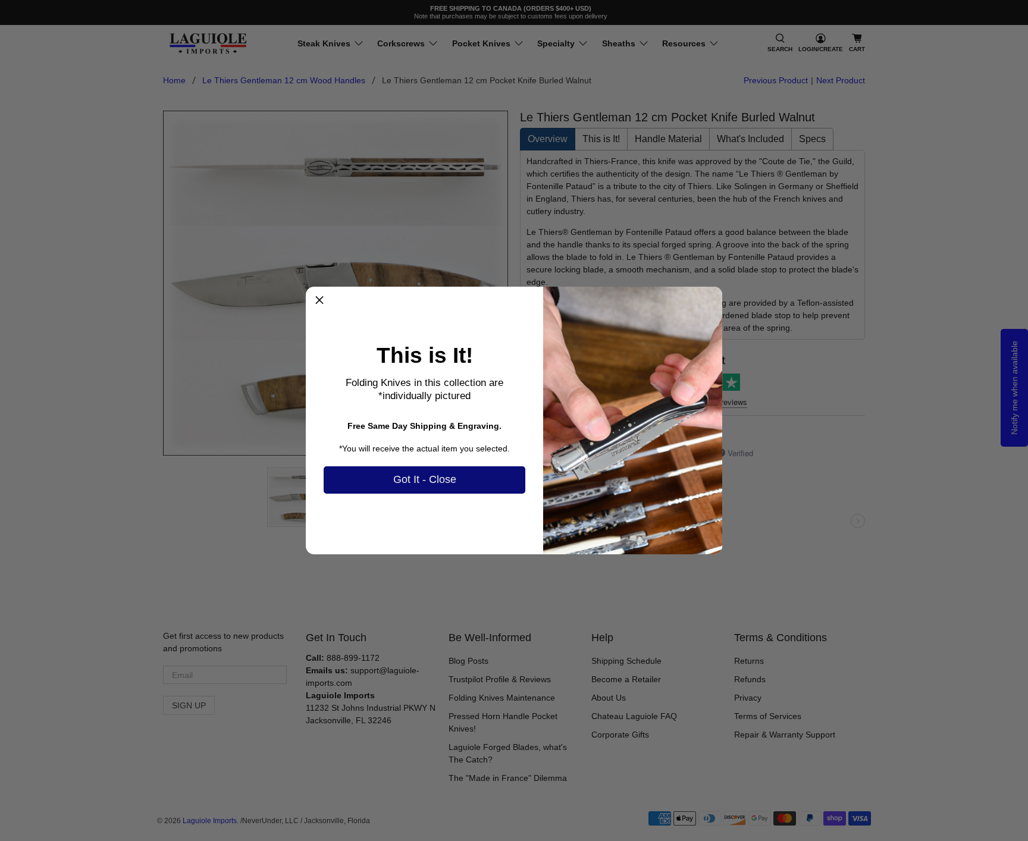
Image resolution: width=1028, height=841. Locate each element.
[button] (319, 300)
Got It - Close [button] (424, 479)
